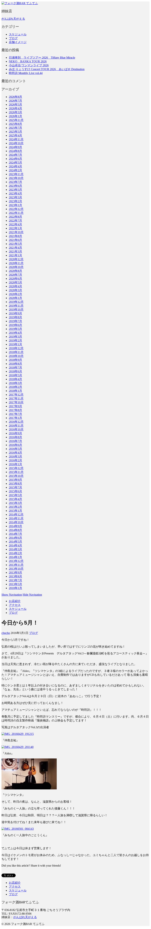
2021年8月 (15, 236)
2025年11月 (16, 120)
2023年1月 (15, 205)
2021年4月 (15, 247)
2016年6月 (15, 444)
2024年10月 (16, 143)
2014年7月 (15, 533)
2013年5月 (15, 584)
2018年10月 (16, 355)
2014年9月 (15, 526)
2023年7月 (15, 181)
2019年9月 (15, 313)
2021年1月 (15, 255)
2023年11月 (16, 174)
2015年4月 (15, 499)
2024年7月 (15, 154)
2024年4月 (15, 166)
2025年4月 (15, 135)
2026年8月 (15, 96)
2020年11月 (16, 263)
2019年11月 (16, 305)
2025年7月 (15, 127)
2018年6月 (15, 371)
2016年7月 (15, 441)
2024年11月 (16, 139)
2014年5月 (15, 541)
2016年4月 (15, 452)
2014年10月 (16, 522)
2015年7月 (15, 487)
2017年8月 (15, 410)
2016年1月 (15, 464)
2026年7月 (15, 100)
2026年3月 (15, 112)
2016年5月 (15, 448)
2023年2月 (15, 201)
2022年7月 (15, 220)
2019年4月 (15, 332)
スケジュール (18, 34)
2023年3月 (15, 197)
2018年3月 (15, 383)
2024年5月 (15, 162)
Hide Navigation (32, 594)
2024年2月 (15, 170)
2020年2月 (15, 294)
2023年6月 (15, 185)
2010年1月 (15, 588)
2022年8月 (15, 216)
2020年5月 (15, 282)
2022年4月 (15, 224)
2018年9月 (15, 359)
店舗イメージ (18, 42)
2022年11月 (16, 212)
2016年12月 (16, 421)
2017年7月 (15, 414)
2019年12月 (16, 301)
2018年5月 (15, 375)
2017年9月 (15, 406)
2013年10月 (16, 568)
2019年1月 (15, 344)
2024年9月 (15, 147)
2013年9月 (15, 572)
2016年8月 (15, 437)
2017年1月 (15, 417)
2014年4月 (15, 545)
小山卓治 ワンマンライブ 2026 (29, 65)
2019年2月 (15, 340)
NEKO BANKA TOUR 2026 (28, 61)
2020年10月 (16, 267)
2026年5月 (15, 104)
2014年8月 (15, 530)
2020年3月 (15, 290)
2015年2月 (15, 506)
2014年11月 (16, 518)
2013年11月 (16, 564)
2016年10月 (16, 429)
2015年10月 (16, 475)
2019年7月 (15, 321)
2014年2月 (15, 553)
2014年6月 (15, 537)
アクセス (15, 605)
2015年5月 (15, 495)
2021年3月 (15, 251)
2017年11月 (16, 398)
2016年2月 (15, 460)
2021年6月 (15, 239)
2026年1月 (15, 116)
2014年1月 (15, 557)
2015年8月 (15, 483)
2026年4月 (15, 108)
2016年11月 (16, 425)
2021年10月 (16, 232)
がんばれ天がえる (13, 18)
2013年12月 (16, 560)
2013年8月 (15, 576)
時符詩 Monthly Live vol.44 (26, 73)
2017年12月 (16, 394)
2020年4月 (15, 286)
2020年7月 (15, 274)
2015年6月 (15, 491)
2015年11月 (16, 472)
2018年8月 (15, 363)
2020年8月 (15, 270)
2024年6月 (15, 158)
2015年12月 (16, 468)
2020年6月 (15, 278)
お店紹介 (15, 601)
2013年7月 (15, 580)
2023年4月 (15, 193)
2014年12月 (16, 514)
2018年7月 (15, 367)
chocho (5, 632)
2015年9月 (15, 479)
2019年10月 (16, 309)
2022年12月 (16, 209)
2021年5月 (15, 243)
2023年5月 (15, 189)
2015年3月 (15, 502)
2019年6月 (15, 325)
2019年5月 (15, 328)
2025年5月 (15, 131)
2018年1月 (15, 390)
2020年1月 (15, 297)
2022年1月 (15, 228)
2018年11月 (16, 352)
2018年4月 (15, 379)
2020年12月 (16, 259)
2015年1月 (15, 510)
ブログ (13, 38)
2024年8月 (15, 151)
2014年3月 (15, 549)
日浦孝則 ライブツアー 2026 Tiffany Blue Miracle (42, 57)
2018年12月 (16, 348)
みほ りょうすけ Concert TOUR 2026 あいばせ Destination (47, 69)
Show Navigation (11, 594)
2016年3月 (15, 456)
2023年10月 (16, 178)
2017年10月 (16, 402)
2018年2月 (15, 386)
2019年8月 (15, 317)
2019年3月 (15, 336)
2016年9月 (15, 433)
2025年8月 (15, 123)
